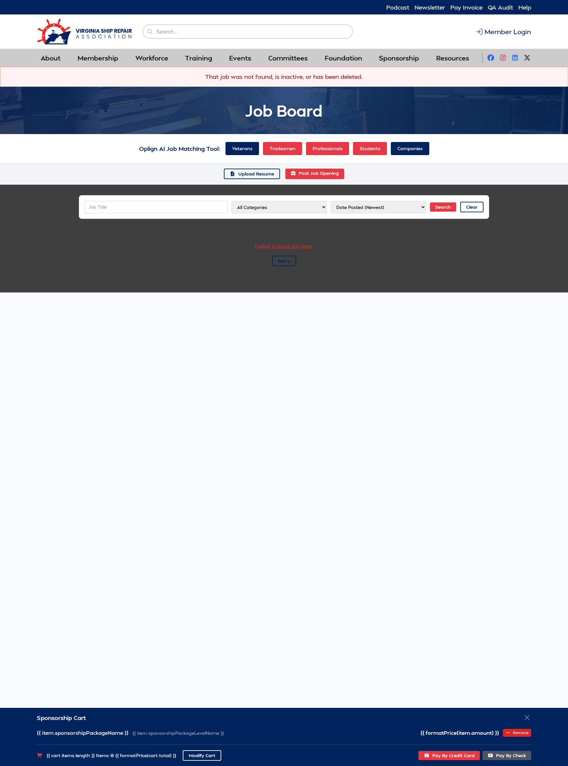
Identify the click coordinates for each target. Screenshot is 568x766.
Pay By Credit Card (453, 755)
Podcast (397, 7)
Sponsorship (399, 58)
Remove (520, 732)
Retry (284, 261)
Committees (288, 58)
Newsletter (429, 7)
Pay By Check (510, 755)
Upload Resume (256, 173)
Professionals (328, 148)
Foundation (343, 58)
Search (443, 207)
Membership (98, 58)
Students (370, 148)
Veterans (242, 148)
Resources (452, 58)
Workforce (151, 58)
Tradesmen (283, 148)
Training (198, 58)
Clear (472, 207)
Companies (410, 148)
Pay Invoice (466, 7)
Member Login (508, 31)
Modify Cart (202, 755)
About (50, 58)
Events (240, 58)
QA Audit (500, 7)
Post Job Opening (319, 173)
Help (524, 7)
